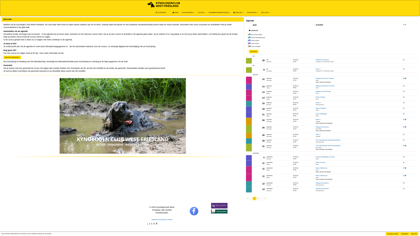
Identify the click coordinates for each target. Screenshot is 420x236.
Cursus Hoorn (255, 43)
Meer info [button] (414, 234)
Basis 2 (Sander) (321, 108)
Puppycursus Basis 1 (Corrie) (325, 86)
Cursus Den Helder (256, 34)
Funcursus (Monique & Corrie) (325, 157)
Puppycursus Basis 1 (322, 60)
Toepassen (253, 51)
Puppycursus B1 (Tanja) (323, 91)
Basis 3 (318, 69)
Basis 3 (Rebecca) (321, 168)
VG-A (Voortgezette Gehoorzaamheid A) (328, 140)
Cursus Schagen (256, 46)
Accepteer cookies (392, 234)
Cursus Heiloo (255, 40)
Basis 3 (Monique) (321, 114)
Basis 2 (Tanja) (320, 97)
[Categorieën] (405, 24)
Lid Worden (161, 12)
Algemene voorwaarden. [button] (12, 57)
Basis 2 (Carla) (320, 162)
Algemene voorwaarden (158, 219)
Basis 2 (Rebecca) (321, 175)
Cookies (169, 219)
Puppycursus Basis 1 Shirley (325, 78)
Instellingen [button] (404, 234)
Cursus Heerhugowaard (258, 37)
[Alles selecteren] (249, 30)
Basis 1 (318, 134)
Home (176, 12)
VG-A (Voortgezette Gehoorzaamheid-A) (328, 145)
